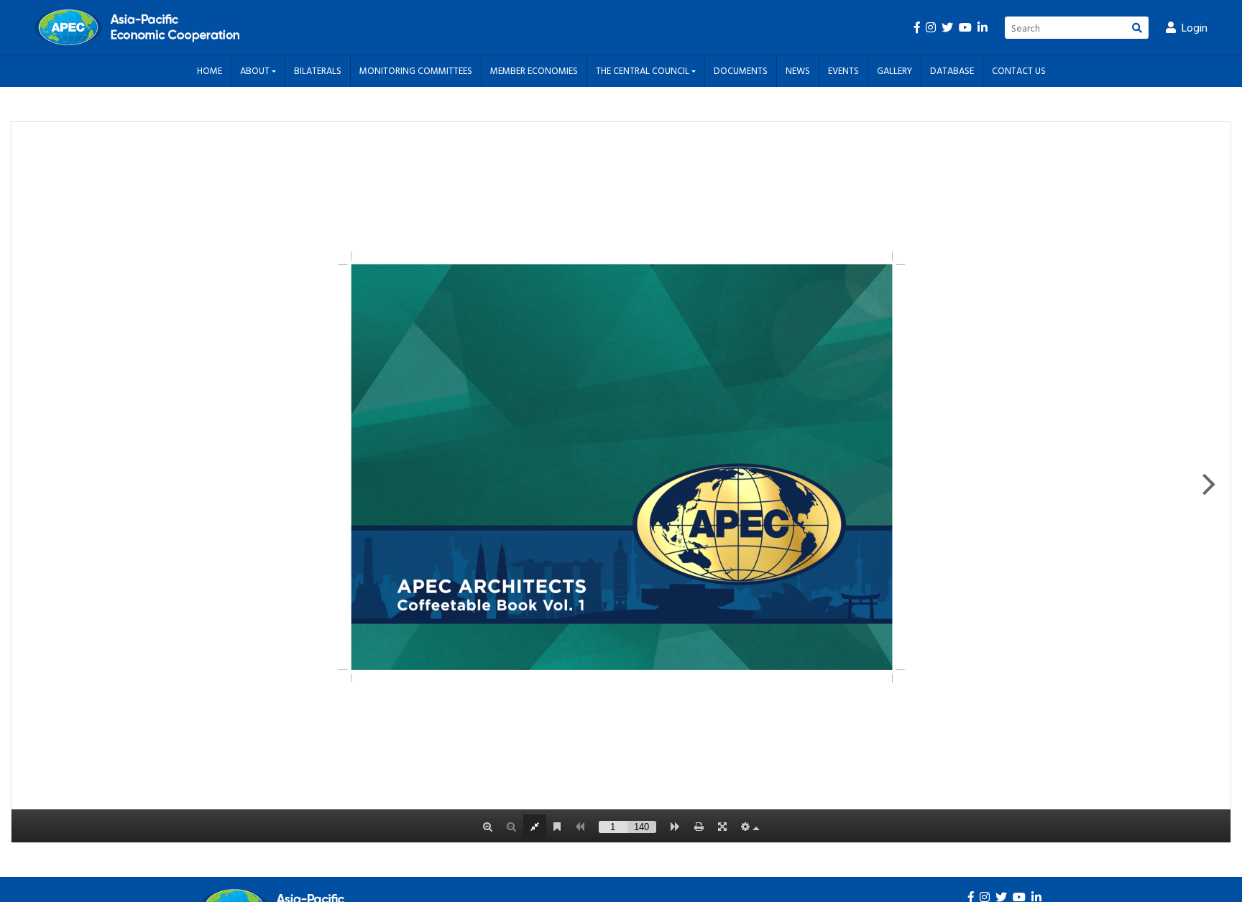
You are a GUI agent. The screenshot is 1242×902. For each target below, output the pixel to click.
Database (952, 70)
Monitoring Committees (415, 70)
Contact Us (1019, 70)
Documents (741, 70)
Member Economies (534, 70)
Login (1195, 27)
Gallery (894, 70)
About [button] (256, 70)
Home (209, 70)
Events (843, 70)
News (798, 70)
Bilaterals (317, 70)
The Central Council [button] (643, 70)
